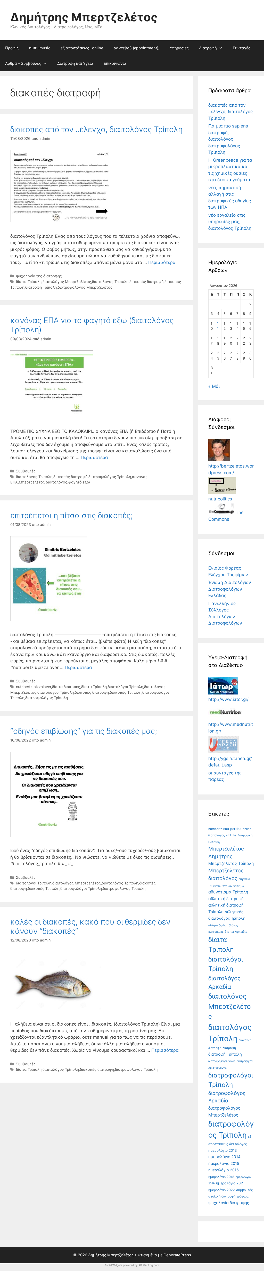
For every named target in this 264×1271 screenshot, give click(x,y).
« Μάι (214, 386)
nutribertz (24, 686)
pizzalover (42, 686)
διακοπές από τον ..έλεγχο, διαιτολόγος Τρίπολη (96, 129)
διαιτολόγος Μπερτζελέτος (67, 281)
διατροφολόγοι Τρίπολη (81, 888)
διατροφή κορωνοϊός (221, 1061)
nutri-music (39, 47)
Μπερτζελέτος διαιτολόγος (43, 482)
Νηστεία (244, 879)
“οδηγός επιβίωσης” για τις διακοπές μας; (83, 731)
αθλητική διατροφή (226, 898)
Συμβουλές (26, 471)
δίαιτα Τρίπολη (29, 281)
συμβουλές (244, 1190)
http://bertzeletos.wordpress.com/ (231, 469)
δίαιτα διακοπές (66, 686)
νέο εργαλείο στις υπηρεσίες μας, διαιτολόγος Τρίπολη (229, 222)
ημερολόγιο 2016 (223, 1170)
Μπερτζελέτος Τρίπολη (231, 863)
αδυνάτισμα (236, 886)
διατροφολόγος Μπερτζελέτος (85, 287)
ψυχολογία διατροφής (228, 1202)
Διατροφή (208, 47)
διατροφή (229, 1048)
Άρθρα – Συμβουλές (23, 63)
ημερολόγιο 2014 (224, 1156)
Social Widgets (113, 1265)
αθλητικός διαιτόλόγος (223, 925)
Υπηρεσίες (179, 47)
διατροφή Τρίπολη (41, 287)
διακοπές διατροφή (146, 281)
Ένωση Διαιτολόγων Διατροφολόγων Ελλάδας (229, 589)
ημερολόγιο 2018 (221, 1177)
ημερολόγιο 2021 (230, 1183)
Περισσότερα (162, 262)
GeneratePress (177, 1254)
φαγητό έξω (79, 482)
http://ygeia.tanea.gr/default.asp (230, 761)
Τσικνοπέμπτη (217, 886)
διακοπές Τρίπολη (125, 692)
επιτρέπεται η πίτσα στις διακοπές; (71, 515)
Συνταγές (241, 47)
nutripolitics (232, 829)
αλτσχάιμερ (216, 932)
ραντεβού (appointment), (136, 47)
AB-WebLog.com (148, 1265)
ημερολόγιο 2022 (221, 1190)
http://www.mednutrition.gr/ (230, 728)
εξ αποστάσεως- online (82, 47)
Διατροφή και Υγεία (75, 63)
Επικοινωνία (115, 63)
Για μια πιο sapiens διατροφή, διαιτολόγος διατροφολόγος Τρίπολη (228, 139)
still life (231, 835)
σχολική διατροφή (221, 1196)
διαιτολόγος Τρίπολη (110, 281)
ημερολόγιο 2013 (222, 1150)
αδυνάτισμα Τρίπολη (228, 891)
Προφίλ (12, 47)
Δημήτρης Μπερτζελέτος (84, 17)
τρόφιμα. (243, 1196)
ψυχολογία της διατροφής (39, 276)
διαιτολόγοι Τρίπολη (125, 686)
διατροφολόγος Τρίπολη (109, 476)
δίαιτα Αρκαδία (236, 932)
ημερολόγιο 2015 (223, 1163)
